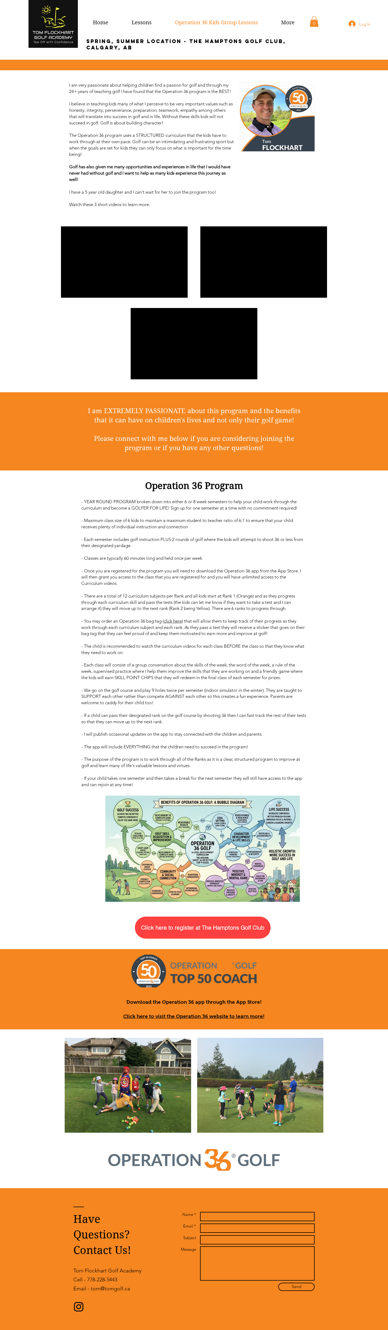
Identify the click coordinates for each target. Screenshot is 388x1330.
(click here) (173, 621)
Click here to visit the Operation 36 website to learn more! (193, 1016)
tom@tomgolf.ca (110, 1288)
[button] (314, 21)
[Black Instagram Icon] (78, 1306)
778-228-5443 (102, 1279)
